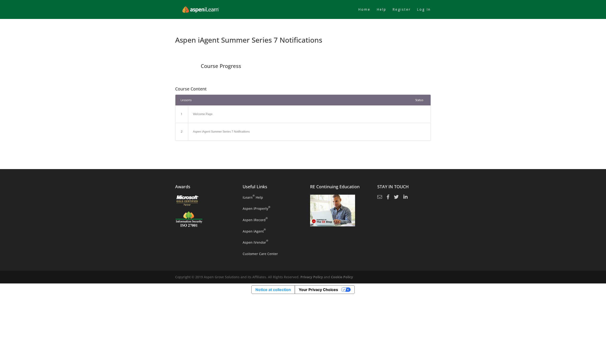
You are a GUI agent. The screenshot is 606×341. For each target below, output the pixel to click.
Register (401, 10)
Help (381, 10)
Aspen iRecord (255, 219)
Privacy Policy (311, 277)
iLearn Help (253, 197)
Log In (424, 10)
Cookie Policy (342, 277)
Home (364, 10)
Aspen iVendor (255, 242)
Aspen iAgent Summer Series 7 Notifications (221, 131)
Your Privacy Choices (318, 289)
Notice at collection (273, 289)
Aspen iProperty (256, 208)
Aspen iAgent (254, 231)
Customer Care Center (260, 253)
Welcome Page (203, 114)
